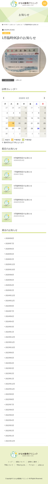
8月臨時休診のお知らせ (23, 158)
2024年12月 (10, 295)
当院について (20, 462)
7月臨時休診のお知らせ (23, 172)
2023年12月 (10, 337)
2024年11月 (10, 301)
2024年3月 (10, 327)
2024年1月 (10, 332)
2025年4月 (10, 285)
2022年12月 (10, 384)
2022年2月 (10, 431)
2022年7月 (10, 405)
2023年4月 (10, 363)
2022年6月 (10, 410)
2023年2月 (10, 373)
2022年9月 (10, 394)
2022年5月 (10, 415)
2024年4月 (10, 321)
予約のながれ (20, 465)
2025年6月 (10, 280)
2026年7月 (10, 243)
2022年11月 (10, 389)
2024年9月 (10, 306)
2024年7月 (10, 311)
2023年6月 (10, 353)
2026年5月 (10, 254)
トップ (10, 462)
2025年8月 (10, 275)
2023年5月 (10, 358)
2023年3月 (10, 368)
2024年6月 (10, 316)
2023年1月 (10, 379)
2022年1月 (10, 436)
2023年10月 (10, 347)
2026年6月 (10, 249)
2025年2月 (10, 290)
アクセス (32, 465)
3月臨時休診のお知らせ (23, 214)
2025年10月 (10, 270)
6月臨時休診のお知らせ (23, 186)
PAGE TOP (44, 467)
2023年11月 (10, 342)
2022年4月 (10, 420)
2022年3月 (10, 425)
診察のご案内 (32, 462)
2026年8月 (10, 238)
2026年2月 (10, 259)
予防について (8, 465)
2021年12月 (10, 441)
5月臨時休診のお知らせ (23, 200)
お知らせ (6, 33)
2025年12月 (10, 264)
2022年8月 (10, 399)
